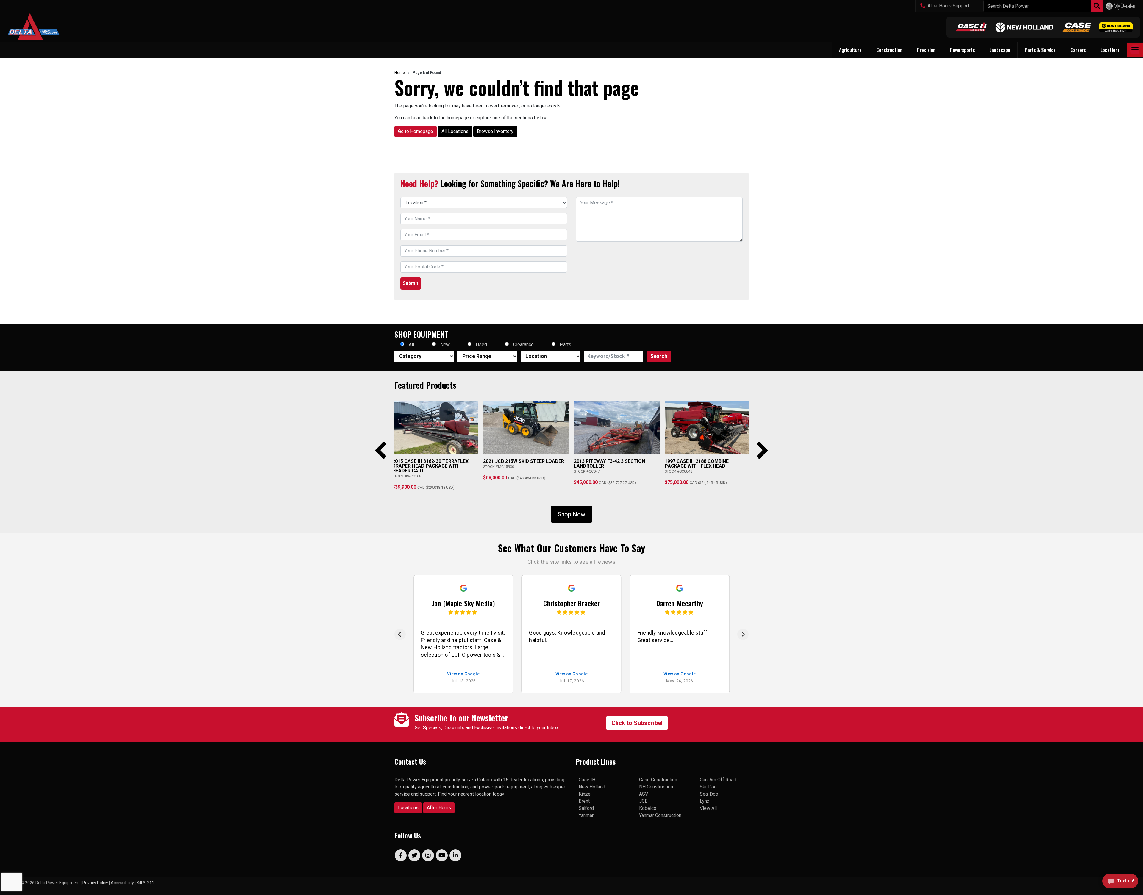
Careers (1078, 50)
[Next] (743, 634)
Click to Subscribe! (637, 723)
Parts (565, 344)
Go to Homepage (415, 131)
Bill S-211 (145, 882)
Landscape (999, 50)
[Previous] (400, 634)
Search (658, 356)
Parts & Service (1040, 50)
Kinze (585, 794)
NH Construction (656, 787)
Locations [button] (1110, 50)
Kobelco (647, 808)
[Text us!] (1120, 882)
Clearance (523, 344)
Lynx (704, 801)
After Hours (439, 807)
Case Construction (658, 779)
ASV (643, 794)
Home (399, 72)
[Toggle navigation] (1135, 50)
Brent (584, 801)
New (445, 344)
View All (708, 808)
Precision (926, 50)
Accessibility (122, 882)
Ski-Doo (708, 787)
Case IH (587, 779)
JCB (643, 801)
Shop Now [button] (571, 514)
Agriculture (850, 50)
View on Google (463, 674)
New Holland (592, 787)
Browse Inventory (495, 131)
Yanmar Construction (660, 815)
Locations (408, 807)
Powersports (962, 50)
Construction (889, 50)
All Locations (455, 131)
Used (481, 344)
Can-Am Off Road (718, 779)
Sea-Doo (709, 794)
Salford (586, 808)
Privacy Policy (95, 882)
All (411, 344)
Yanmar (586, 815)
